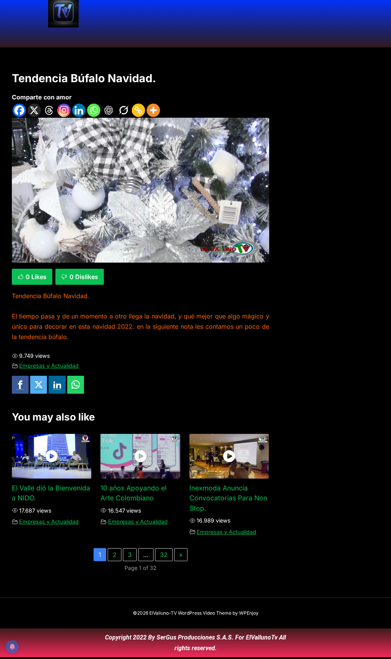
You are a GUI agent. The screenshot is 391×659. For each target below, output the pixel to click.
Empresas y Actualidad (49, 365)
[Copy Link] (138, 110)
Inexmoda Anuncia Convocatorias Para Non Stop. (228, 498)
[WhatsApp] (75, 385)
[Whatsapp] (93, 110)
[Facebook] (19, 110)
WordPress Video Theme (204, 613)
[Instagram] (64, 110)
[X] (34, 110)
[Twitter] (38, 385)
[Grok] (123, 110)
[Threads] (49, 110)
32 (164, 554)
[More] (153, 110)
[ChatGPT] (108, 110)
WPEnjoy (249, 613)
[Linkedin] (79, 110)
